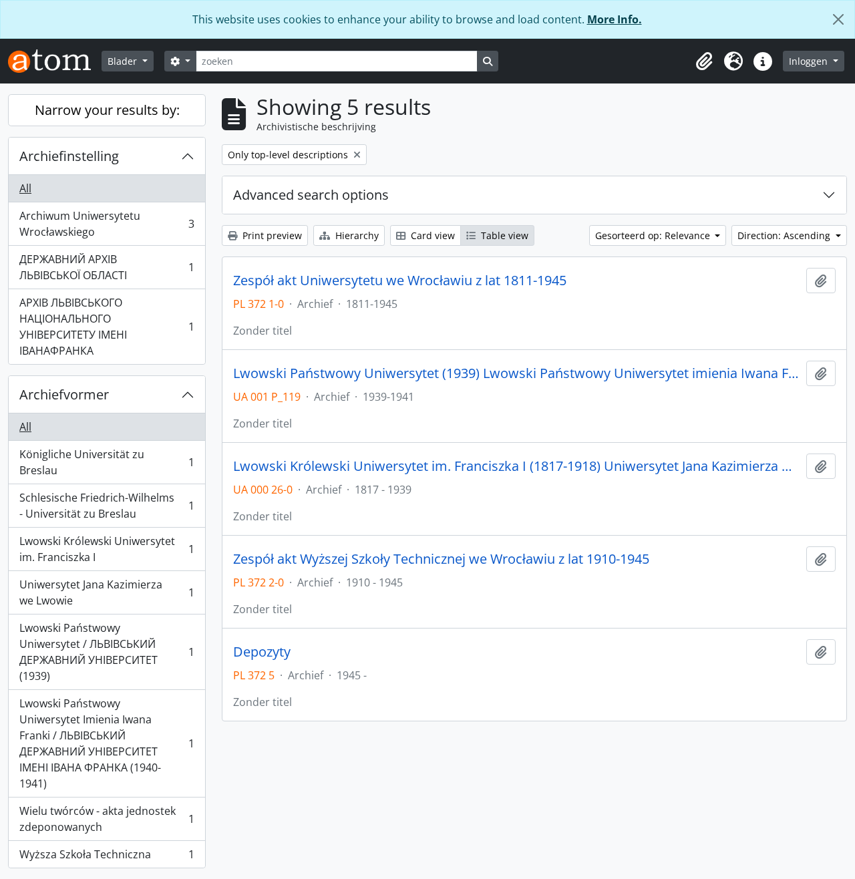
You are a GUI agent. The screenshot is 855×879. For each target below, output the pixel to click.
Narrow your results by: (107, 110)
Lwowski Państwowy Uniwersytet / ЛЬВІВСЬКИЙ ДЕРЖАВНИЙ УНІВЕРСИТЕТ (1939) (106, 652)
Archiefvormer (64, 394)
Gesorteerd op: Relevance (654, 235)
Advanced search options (311, 195)
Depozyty (262, 652)
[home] (55, 61)
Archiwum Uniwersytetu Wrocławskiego (106, 223)
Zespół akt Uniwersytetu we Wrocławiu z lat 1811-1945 (399, 281)
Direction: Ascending (785, 235)
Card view (431, 235)
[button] (704, 61)
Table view (503, 235)
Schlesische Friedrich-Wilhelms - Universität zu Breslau (106, 505)
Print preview (271, 235)
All (25, 188)
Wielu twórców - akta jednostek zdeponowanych (106, 819)
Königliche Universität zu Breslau (106, 462)
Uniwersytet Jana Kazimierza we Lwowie (106, 592)
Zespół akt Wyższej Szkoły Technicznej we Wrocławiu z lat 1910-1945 (441, 559)
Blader (124, 61)
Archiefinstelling (69, 156)
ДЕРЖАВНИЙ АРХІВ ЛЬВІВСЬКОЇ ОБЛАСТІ (106, 267)
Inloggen (809, 61)
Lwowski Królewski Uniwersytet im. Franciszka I (106, 549)
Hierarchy (356, 235)
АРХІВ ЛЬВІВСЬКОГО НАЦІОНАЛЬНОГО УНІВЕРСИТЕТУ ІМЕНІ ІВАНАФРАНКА (106, 326)
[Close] (838, 19)
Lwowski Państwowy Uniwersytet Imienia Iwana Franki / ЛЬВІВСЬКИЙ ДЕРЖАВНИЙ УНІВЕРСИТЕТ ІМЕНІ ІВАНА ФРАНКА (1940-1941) (106, 743)
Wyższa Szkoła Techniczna (106, 857)
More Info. (614, 19)
